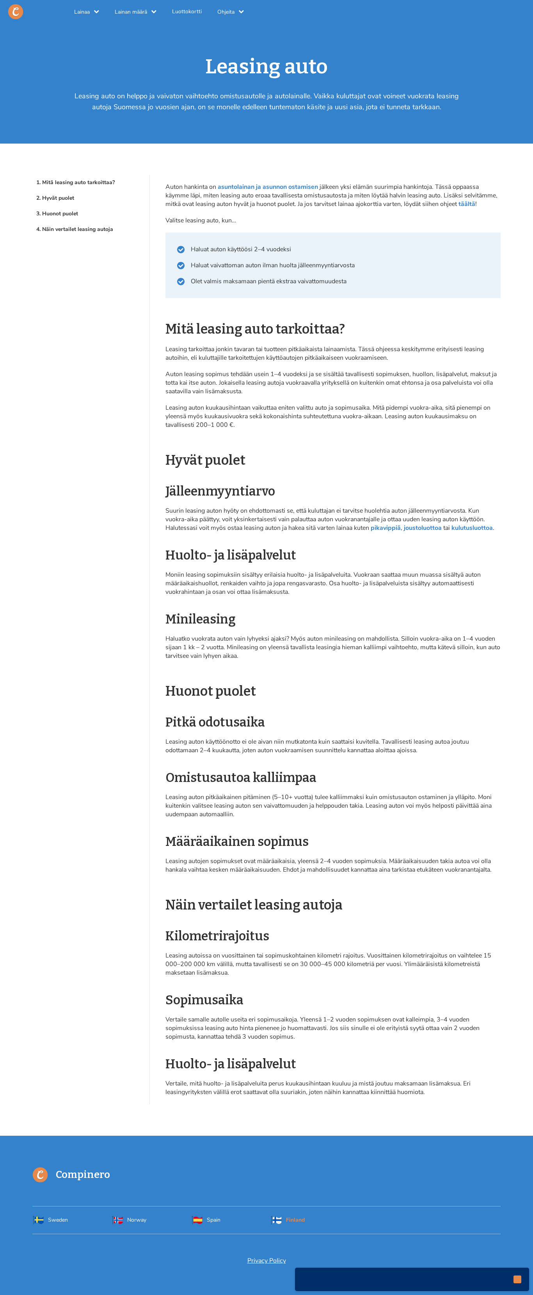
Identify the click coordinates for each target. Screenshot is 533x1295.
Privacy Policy (266, 1261)
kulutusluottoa (472, 528)
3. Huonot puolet (57, 213)
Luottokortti (187, 11)
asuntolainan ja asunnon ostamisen (268, 187)
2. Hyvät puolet (55, 198)
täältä (466, 204)
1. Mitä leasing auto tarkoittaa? (75, 182)
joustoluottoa (423, 528)
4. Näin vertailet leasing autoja (74, 229)
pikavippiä (386, 528)
